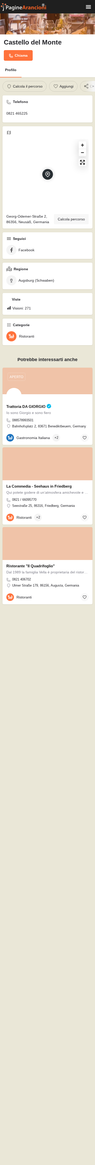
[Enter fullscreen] (82, 162)
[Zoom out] (82, 152)
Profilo (10, 70)
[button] (88, 7)
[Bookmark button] (85, 438)
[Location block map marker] (47, 174)
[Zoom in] (82, 145)
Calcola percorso (71, 219)
